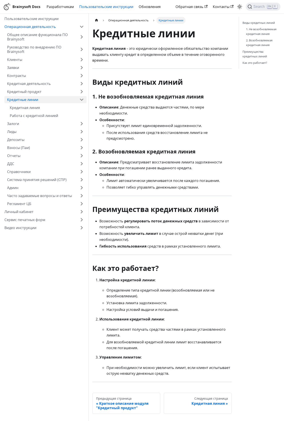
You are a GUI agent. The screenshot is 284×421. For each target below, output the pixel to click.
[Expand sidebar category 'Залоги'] (82, 123)
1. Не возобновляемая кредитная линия (261, 31)
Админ (12, 187)
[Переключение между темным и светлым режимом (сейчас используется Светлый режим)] (239, 6)
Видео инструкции (20, 227)
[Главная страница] (96, 20)
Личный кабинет (19, 211)
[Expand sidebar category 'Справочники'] (82, 171)
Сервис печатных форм (24, 219)
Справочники (19, 171)
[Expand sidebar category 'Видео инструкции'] (82, 227)
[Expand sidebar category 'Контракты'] (82, 75)
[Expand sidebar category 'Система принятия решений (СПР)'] (82, 179)
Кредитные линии (22, 99)
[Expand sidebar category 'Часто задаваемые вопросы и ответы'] (82, 195)
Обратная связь (189, 6)
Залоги (13, 123)
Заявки (13, 67)
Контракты (16, 75)
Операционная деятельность (30, 26)
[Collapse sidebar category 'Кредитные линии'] (82, 99)
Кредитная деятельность (29, 83)
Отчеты (13, 155)
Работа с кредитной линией (34, 115)
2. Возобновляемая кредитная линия (259, 42)
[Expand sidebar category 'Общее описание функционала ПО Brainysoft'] (82, 37)
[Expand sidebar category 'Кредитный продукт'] (82, 91)
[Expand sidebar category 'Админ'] (82, 187)
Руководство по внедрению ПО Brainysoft (34, 49)
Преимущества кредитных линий (255, 54)
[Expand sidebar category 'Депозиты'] (82, 139)
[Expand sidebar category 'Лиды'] (82, 131)
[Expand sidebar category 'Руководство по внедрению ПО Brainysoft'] (82, 49)
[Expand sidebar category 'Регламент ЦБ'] (82, 203)
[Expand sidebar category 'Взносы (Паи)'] (82, 147)
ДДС (10, 163)
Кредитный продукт (24, 91)
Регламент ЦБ (19, 203)
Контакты (221, 6)
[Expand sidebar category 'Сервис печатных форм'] (82, 219)
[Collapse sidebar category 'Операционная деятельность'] (82, 26)
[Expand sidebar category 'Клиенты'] (82, 59)
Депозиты (15, 139)
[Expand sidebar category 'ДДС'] (82, 163)
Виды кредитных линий (259, 23)
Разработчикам (60, 6)
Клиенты (14, 59)
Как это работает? (255, 63)
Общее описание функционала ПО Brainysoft (37, 37)
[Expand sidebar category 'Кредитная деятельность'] (82, 83)
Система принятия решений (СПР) (37, 179)
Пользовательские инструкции (106, 6)
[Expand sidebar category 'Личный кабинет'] (82, 211)
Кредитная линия (25, 107)
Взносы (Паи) (18, 147)
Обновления (150, 6)
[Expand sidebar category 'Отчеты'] (82, 155)
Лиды (11, 131)
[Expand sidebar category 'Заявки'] (82, 67)
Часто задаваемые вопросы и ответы (39, 195)
